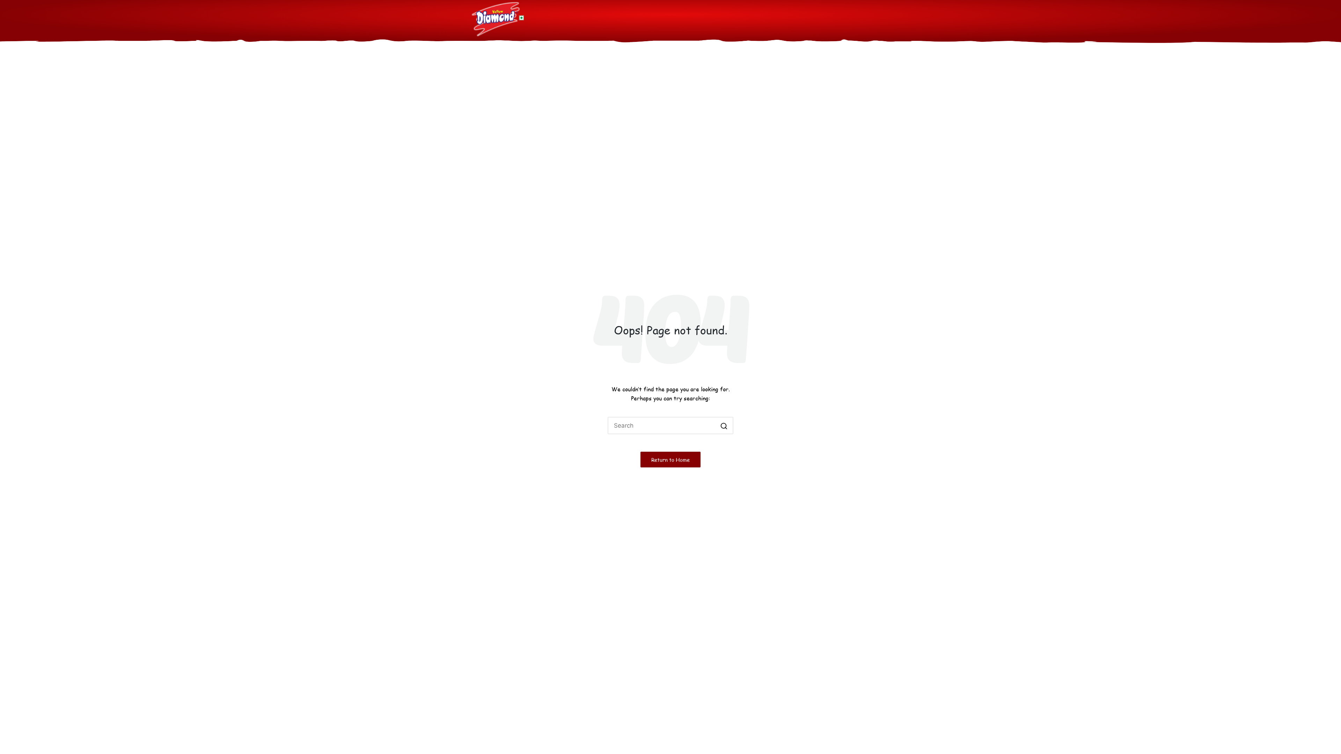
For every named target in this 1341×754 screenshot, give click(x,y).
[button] (723, 425)
